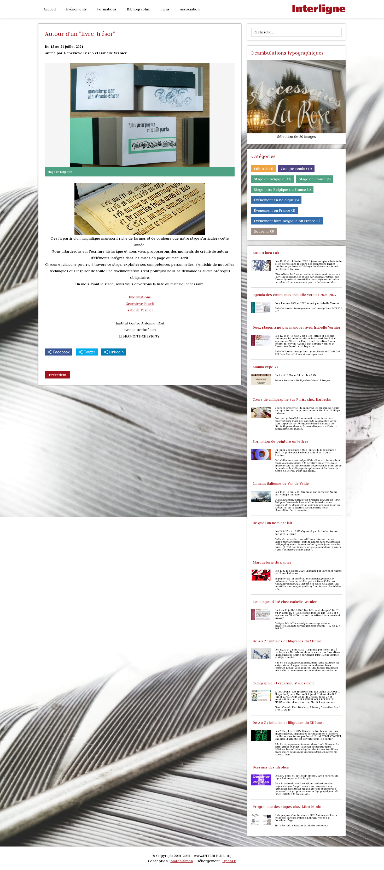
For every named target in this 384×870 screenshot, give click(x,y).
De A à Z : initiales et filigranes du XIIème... (288, 641)
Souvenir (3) (264, 231)
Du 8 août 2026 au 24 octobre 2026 (295, 375)
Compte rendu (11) (296, 168)
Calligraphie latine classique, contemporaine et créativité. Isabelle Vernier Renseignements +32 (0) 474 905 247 (307, 626)
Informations (140, 297)
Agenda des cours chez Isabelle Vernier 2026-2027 (294, 294)
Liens (165, 9)
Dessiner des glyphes (271, 767)
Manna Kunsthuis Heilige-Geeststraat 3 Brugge (302, 380)
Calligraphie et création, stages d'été (284, 683)
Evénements (76, 9)
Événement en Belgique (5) (276, 200)
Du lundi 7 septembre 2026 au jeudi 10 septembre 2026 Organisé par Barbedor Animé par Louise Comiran (305, 452)
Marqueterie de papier (272, 562)
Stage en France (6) (315, 179)
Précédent (57, 374)
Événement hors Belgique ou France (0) (287, 220)
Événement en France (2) (274, 210)
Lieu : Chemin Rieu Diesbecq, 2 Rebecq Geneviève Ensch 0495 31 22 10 (307, 709)
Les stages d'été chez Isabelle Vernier (285, 601)
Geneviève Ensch (140, 303)
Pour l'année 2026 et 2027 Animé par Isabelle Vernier (307, 303)
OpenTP (229, 861)
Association (190, 9)
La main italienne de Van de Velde (281, 483)
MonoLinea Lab (266, 252)
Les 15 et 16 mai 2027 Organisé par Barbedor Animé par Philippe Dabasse (306, 493)
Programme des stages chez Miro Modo (287, 806)
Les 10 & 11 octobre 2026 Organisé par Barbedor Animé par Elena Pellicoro (308, 572)
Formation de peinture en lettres (281, 441)
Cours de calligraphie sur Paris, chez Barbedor (292, 399)
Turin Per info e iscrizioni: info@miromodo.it (301, 825)
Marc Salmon (182, 861)
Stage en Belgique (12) (272, 179)
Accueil (50, 9)
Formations (107, 9)
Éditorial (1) (263, 168)
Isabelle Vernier (139, 310)
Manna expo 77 (265, 366)
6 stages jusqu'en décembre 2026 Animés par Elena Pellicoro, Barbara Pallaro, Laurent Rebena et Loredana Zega (306, 818)
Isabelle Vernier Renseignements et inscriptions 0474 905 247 (308, 310)
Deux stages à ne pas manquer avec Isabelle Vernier (296, 327)
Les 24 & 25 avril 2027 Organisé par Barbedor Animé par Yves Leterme (306, 533)
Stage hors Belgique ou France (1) (282, 189)
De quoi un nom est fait (272, 522)
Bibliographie (138, 9)
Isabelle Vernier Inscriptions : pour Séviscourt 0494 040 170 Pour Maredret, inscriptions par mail (307, 353)
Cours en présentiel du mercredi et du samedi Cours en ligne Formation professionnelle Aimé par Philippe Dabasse (307, 410)
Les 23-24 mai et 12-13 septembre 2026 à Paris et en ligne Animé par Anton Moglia (306, 777)
